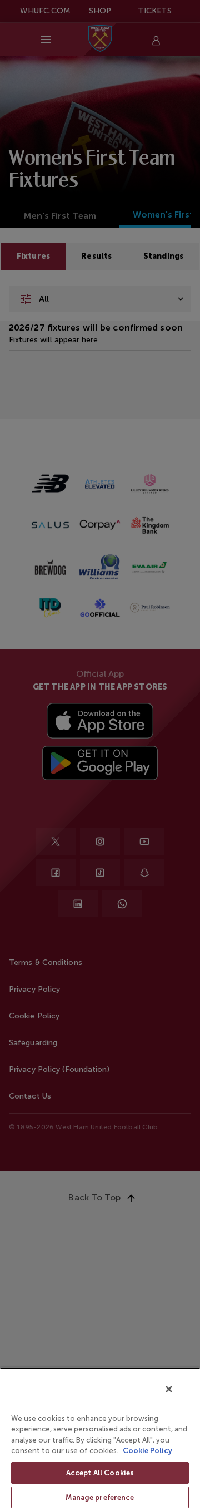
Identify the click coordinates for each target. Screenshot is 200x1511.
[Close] (169, 1389)
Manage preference (100, 1497)
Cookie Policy (147, 1450)
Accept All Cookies (100, 1473)
